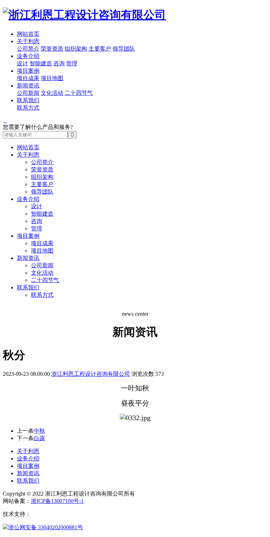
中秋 (39, 431)
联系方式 (28, 108)
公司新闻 (28, 93)
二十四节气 (79, 93)
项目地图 (52, 78)
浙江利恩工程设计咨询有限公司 (90, 374)
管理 (71, 63)
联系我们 (28, 100)
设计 (22, 63)
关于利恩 (28, 41)
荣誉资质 (52, 49)
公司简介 (28, 49)
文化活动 (52, 93)
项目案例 (28, 71)
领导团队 (123, 49)
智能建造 (41, 63)
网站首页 (28, 34)
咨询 (59, 63)
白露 (39, 438)
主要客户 (100, 49)
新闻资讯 (28, 86)
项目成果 (28, 78)
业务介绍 (28, 56)
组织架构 (76, 49)
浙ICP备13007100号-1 (57, 501)
